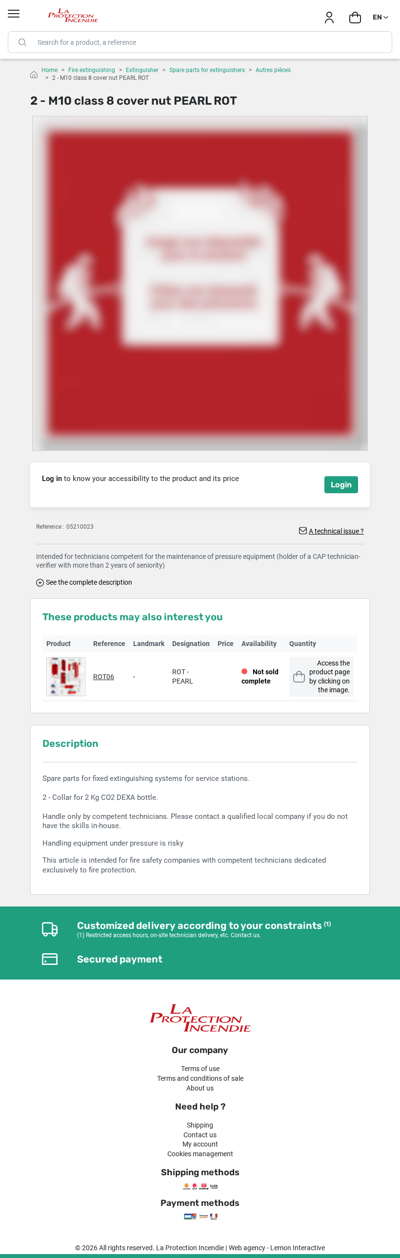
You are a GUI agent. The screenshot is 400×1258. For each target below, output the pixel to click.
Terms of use (200, 1069)
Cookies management (200, 1154)
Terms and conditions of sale (200, 1078)
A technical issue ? (336, 531)
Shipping (200, 1125)
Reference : (50, 526)
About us (200, 1088)
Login (341, 484)
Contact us (200, 1135)
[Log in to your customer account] (329, 17)
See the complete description (89, 582)
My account (200, 1144)
